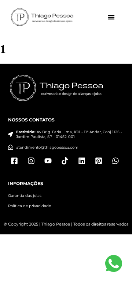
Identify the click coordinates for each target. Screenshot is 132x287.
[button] (111, 17)
